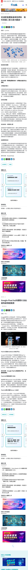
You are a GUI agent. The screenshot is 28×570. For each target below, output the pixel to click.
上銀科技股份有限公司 (12, 193)
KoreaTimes (10, 156)
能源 (8, 13)
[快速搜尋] (26, 5)
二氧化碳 (13, 70)
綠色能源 (23, 43)
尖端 (6, 13)
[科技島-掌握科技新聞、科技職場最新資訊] (14, 4)
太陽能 (16, 39)
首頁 (3, 13)
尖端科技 (4, 164)
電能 (10, 164)
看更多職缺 (14, 200)
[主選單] (1, 5)
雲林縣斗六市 (10, 188)
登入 (9, 208)
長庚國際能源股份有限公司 (13, 180)
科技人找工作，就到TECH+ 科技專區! (13, 1)
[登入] (23, 5)
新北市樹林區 (10, 175)
